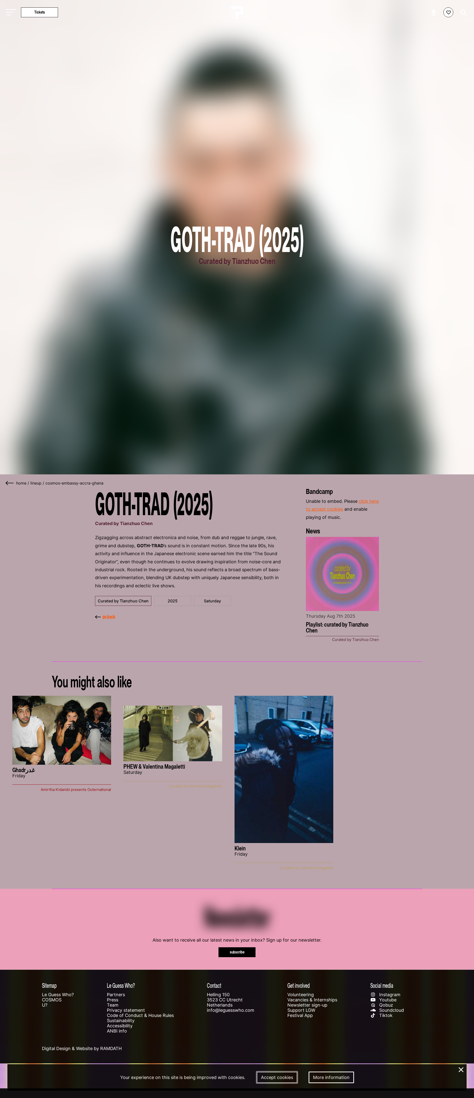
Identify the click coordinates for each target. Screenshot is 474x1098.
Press (112, 999)
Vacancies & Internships (312, 999)
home (21, 483)
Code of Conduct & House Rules (140, 1015)
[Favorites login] (448, 12)
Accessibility (120, 1025)
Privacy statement (126, 1010)
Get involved (298, 985)
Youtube (387, 999)
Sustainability (121, 1020)
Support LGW (301, 1010)
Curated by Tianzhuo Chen (123, 600)
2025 (173, 600)
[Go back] (10, 483)
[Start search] (462, 12)
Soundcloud (391, 1010)
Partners (116, 994)
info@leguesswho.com (230, 1010)
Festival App (300, 1015)
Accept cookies (277, 1077)
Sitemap (49, 985)
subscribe (237, 952)
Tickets (39, 12)
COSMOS (51, 999)
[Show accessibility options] (434, 12)
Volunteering (300, 994)
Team (112, 1005)
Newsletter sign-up (307, 1005)
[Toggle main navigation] (10, 12)
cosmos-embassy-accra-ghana (74, 483)
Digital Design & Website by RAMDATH (82, 1048)
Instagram (389, 994)
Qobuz (385, 1005)
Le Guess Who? (58, 994)
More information (331, 1077)
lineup (35, 483)
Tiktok (385, 1015)
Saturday (212, 600)
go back (108, 616)
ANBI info (117, 1031)
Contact (214, 985)
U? (44, 1005)
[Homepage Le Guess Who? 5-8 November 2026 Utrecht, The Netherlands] (237, 12)
